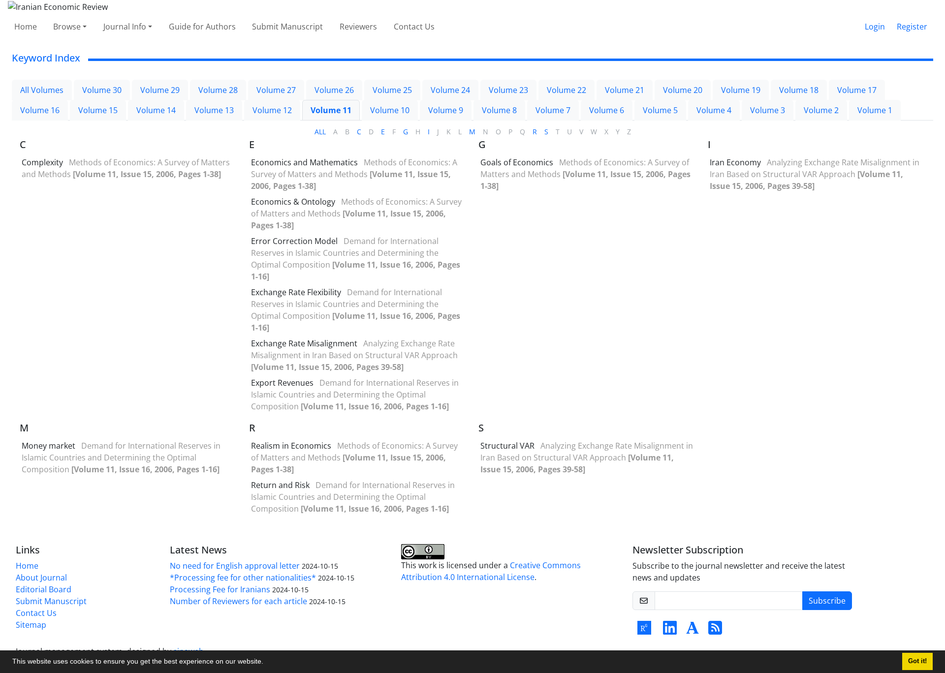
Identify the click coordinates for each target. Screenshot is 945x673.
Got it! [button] (917, 661)
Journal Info (124, 26)
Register (912, 26)
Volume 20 (682, 90)
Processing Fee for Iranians (220, 589)
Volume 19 (740, 90)
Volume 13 (214, 110)
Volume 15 (98, 110)
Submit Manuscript (287, 26)
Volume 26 (334, 90)
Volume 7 (553, 110)
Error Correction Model (294, 241)
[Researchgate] (644, 630)
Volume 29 (160, 90)
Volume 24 (450, 90)
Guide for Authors (202, 26)
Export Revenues (282, 382)
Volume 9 (445, 110)
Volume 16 (40, 110)
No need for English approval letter (235, 565)
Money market (48, 445)
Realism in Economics (291, 445)
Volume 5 (660, 110)
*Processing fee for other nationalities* (243, 577)
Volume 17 (857, 90)
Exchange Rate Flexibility (296, 292)
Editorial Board (43, 589)
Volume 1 (874, 110)
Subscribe (827, 600)
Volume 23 (508, 90)
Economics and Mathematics (304, 162)
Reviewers (358, 26)
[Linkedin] (670, 630)
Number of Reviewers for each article (238, 601)
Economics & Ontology (293, 201)
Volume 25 (392, 90)
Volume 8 (499, 110)
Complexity (42, 162)
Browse (67, 26)
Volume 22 (566, 90)
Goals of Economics (516, 162)
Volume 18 (799, 90)
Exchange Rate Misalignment (304, 343)
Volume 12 (272, 110)
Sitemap (31, 624)
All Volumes (41, 90)
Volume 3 (767, 110)
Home (25, 26)
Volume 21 (624, 90)
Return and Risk (280, 485)
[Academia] (692, 630)
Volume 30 (102, 90)
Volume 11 (331, 110)
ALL (320, 131)
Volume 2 (821, 110)
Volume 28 (218, 90)
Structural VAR (507, 445)
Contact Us (414, 26)
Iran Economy (735, 162)
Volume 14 (156, 110)
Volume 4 (713, 110)
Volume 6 (606, 110)
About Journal (41, 577)
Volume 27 (276, 90)
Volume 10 (390, 110)
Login (875, 26)
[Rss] (715, 630)
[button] (266, 662)
